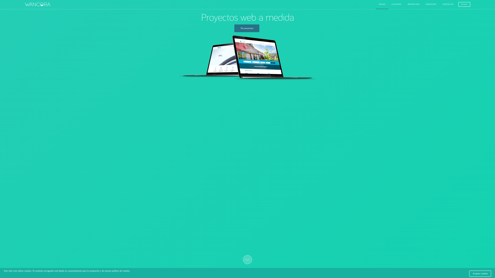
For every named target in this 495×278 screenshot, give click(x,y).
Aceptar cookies (480, 273)
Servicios (431, 4)
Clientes (397, 4)
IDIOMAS (464, 4)
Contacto (448, 4)
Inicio (382, 4)
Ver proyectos (246, 28)
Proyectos (414, 4)
